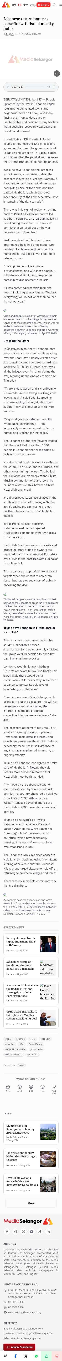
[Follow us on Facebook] (6, 1231)
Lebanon (20, 1038)
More (31, 1203)
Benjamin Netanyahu (15, 1049)
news (21, 1065)
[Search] (54, 5)
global (8, 1038)
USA (21, 1044)
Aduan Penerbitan (22, 1347)
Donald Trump (35, 1044)
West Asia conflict (13, 1054)
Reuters (10, 33)
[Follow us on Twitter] (23, 1231)
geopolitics (32, 1054)
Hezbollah (45, 1038)
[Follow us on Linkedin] (48, 1231)
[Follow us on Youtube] (31, 1231)
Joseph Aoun (37, 1049)
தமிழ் (32, 4)
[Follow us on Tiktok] (40, 1231)
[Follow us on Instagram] (15, 1231)
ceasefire (9, 1044)
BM (14, 4)
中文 (25, 4)
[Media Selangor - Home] (6, 5)
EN (19, 4)
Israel (32, 1038)
